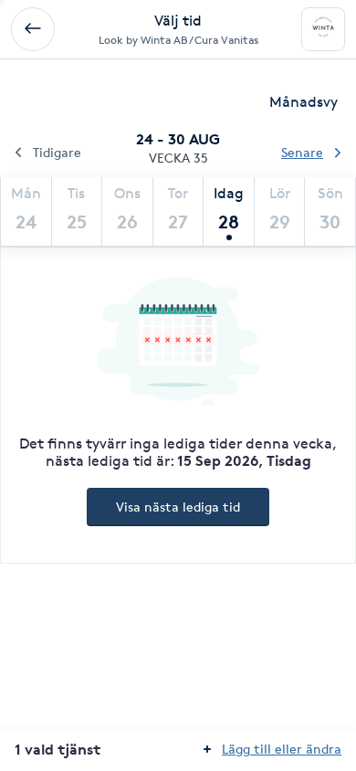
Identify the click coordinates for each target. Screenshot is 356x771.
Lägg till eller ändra (281, 748)
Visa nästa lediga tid (178, 506)
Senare (302, 152)
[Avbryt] (33, 29)
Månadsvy (303, 102)
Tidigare (57, 152)
